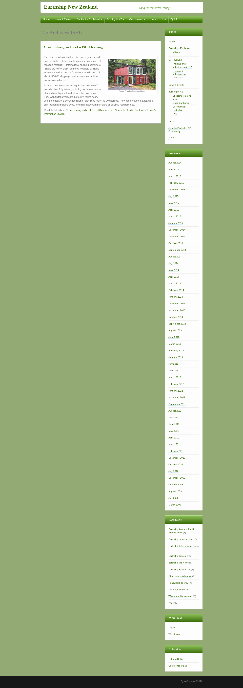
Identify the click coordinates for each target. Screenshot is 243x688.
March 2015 (174, 216)
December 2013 (176, 303)
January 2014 (175, 296)
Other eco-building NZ (180, 576)
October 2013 (175, 317)
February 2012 (176, 384)
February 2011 (176, 451)
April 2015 (173, 209)
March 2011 (174, 444)
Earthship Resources (179, 569)
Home (46, 19)
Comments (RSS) (177, 665)
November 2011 (176, 397)
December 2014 (176, 229)
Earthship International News (183, 546)
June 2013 (174, 337)
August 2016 (175, 162)
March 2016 (174, 176)
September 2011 (177, 404)
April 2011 (173, 437)
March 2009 (174, 504)
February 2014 (176, 290)
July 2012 (173, 363)
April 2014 (173, 276)
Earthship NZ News (178, 562)
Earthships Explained (88, 19)
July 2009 (173, 498)
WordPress (174, 634)
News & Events (63, 19)
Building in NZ (114, 19)
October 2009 (175, 484)
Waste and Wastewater (180, 596)
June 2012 (174, 370)
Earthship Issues (177, 556)
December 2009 (176, 477)
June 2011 (173, 424)
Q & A (174, 19)
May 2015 (173, 203)
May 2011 (173, 431)
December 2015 (176, 189)
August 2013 (175, 330)
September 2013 (177, 323)
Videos (176, 52)
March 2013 (174, 344)
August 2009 (175, 491)
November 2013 (176, 310)
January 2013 (175, 357)
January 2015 (175, 223)
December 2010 (176, 457)
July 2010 (173, 471)
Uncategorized (176, 589)
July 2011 (173, 417)
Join (163, 19)
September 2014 (177, 250)
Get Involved (136, 19)
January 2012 (175, 390)
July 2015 (173, 196)
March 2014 (174, 283)
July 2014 (173, 263)
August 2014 (175, 256)
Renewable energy (178, 582)
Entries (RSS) (175, 659)
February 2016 (176, 182)
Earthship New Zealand (71, 7)
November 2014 (176, 236)
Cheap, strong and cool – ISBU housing (73, 47)
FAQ (175, 114)
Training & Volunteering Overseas (179, 74)
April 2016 (173, 169)
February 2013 (176, 350)
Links (153, 19)
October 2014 (175, 243)
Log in (171, 627)
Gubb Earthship (181, 103)
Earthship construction (180, 539)
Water (171, 602)
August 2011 (175, 410)
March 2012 (174, 377)
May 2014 (173, 270)
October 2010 (175, 464)
